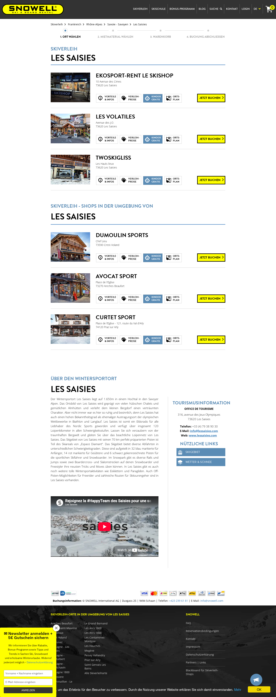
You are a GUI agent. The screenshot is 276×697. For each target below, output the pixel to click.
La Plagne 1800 (60, 672)
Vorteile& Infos (110, 98)
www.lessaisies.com (203, 435)
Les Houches (92, 646)
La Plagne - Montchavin (58, 665)
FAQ (188, 623)
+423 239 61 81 (178, 600)
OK (259, 689)
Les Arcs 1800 (93, 633)
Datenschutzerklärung (200, 654)
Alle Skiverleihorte (95, 673)
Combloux (57, 633)
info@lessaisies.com (204, 431)
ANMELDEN (28, 690)
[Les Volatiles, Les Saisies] (70, 128)
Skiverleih (57, 24)
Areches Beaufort (61, 623)
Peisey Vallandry (94, 655)
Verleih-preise (134, 98)
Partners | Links (196, 662)
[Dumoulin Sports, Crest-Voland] (70, 247)
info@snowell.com (211, 600)
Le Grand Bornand (96, 623)
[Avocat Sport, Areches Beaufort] (70, 288)
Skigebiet (193, 452)
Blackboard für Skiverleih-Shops (202, 672)
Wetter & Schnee (199, 462)
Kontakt (190, 639)
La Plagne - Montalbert (58, 657)
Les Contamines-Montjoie (94, 639)
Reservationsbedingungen (202, 631)
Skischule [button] (159, 9)
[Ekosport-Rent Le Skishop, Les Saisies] (70, 87)
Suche (214, 9)
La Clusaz (57, 642)
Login (246, 9)
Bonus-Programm (182, 9)
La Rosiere (57, 677)
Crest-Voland (59, 637)
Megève (89, 650)
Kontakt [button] (232, 9)
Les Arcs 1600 (93, 628)
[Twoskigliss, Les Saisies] (70, 169)
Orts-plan (176, 98)
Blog (202, 9)
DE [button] (256, 9)
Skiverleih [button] (140, 9)
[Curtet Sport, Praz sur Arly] (70, 329)
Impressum (193, 646)
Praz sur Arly (92, 660)
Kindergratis (156, 98)
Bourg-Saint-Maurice (64, 628)
